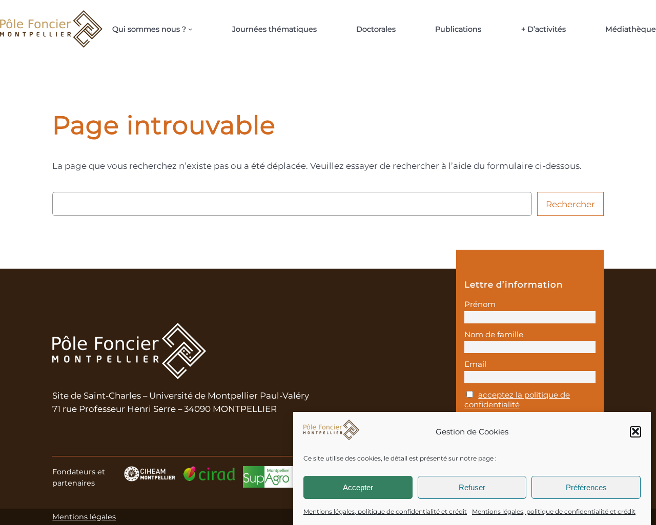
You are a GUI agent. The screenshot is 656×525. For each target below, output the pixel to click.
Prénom (480, 304)
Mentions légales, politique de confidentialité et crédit (385, 511)
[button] (635, 431)
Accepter (358, 487)
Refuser (472, 487)
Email (475, 364)
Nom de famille (493, 334)
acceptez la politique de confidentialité (517, 399)
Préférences (586, 487)
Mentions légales (84, 516)
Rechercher (570, 204)
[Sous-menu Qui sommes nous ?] (190, 29)
